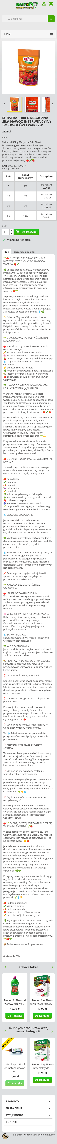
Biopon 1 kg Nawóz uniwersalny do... (43, 1066)
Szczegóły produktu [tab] (24, 251)
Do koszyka (26, 232)
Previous (4, 966)
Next (51, 966)
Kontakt (11, 1122)
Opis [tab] (6, 251)
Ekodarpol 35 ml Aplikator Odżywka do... (14, 1068)
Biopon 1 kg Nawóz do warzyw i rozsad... (42, 1002)
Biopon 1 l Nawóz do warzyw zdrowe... (15, 1002)
